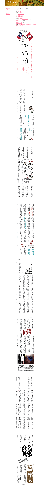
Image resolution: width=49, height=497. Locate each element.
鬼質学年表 (7, 13)
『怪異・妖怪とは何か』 (25, 19)
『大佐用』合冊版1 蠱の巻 (19, 23)
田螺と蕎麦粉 (19, 11)
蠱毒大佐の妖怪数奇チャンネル (19, 25)
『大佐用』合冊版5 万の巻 (19, 20)
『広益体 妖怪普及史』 (20, 15)
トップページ (8, 8)
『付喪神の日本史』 (20, 18)
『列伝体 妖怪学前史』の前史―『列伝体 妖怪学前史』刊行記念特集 (27, 24)
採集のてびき (8, 14)
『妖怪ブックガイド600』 (21, 14)
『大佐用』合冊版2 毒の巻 (19, 22)
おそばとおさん (21, 12)
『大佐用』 (7, 9)
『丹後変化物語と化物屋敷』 (21, 16)
